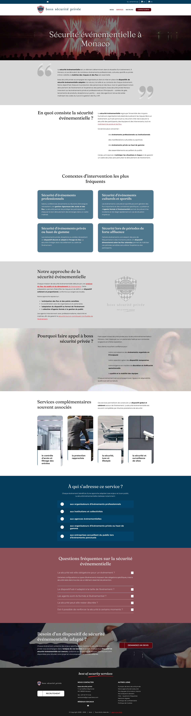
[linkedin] (84, 706)
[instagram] (81, 706)
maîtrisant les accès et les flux (109, 124)
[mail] (88, 705)
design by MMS (116, 712)
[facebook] (78, 706)
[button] (95, 572)
